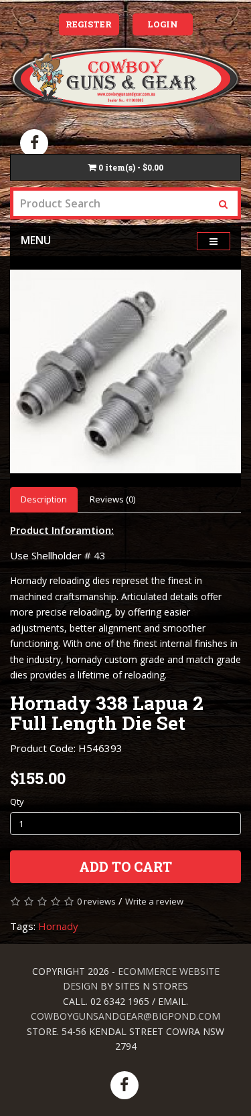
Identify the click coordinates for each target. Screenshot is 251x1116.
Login (162, 24)
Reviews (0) (112, 499)
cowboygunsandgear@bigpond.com (125, 1016)
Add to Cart (125, 866)
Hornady (58, 926)
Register (89, 24)
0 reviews (96, 901)
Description (44, 499)
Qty (17, 802)
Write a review (154, 901)
